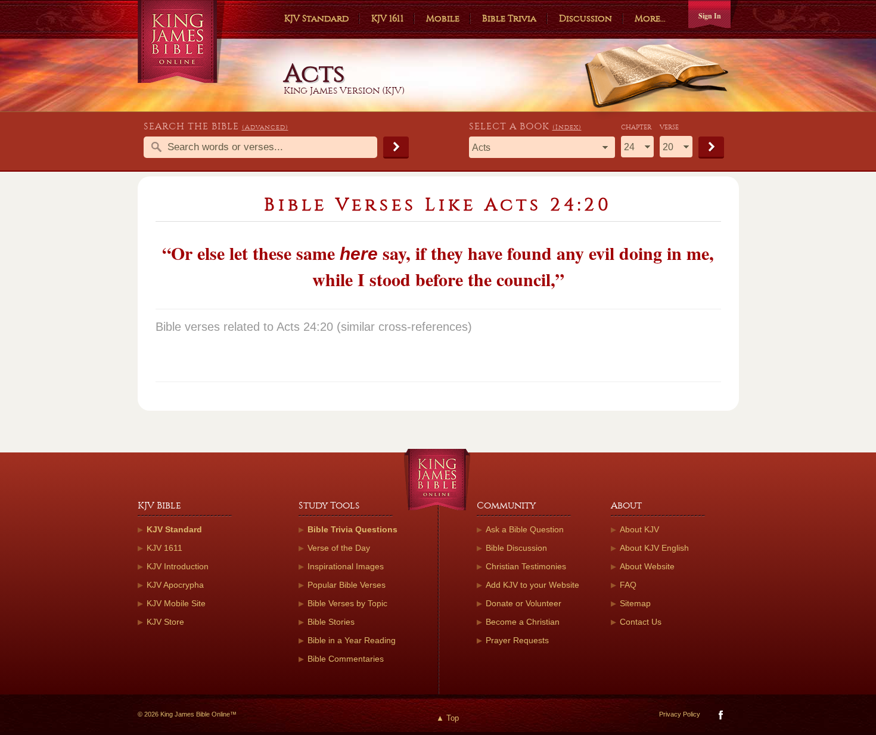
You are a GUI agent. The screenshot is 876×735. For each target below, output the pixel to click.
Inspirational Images (345, 566)
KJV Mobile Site (176, 603)
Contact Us (640, 622)
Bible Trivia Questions (352, 529)
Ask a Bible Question (525, 529)
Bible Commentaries (345, 658)
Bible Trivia (509, 18)
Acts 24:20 (305, 326)
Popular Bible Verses (346, 585)
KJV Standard (316, 18)
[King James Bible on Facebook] (719, 717)
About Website (647, 566)
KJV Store (165, 622)
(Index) (567, 127)
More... (650, 18)
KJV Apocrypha (175, 585)
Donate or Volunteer (523, 603)
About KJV (639, 529)
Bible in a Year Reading (351, 640)
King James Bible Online (181, 41)
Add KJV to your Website (532, 585)
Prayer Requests (517, 640)
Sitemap (635, 603)
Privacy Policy (679, 714)
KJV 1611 (387, 18)
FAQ (628, 585)
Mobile (442, 18)
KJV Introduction (178, 566)
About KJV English (654, 548)
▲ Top (447, 718)
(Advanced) (265, 127)
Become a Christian (523, 622)
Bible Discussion (516, 548)
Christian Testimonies (526, 566)
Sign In (709, 16)
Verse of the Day (338, 548)
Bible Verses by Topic (347, 603)
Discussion (585, 18)
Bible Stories (331, 622)
